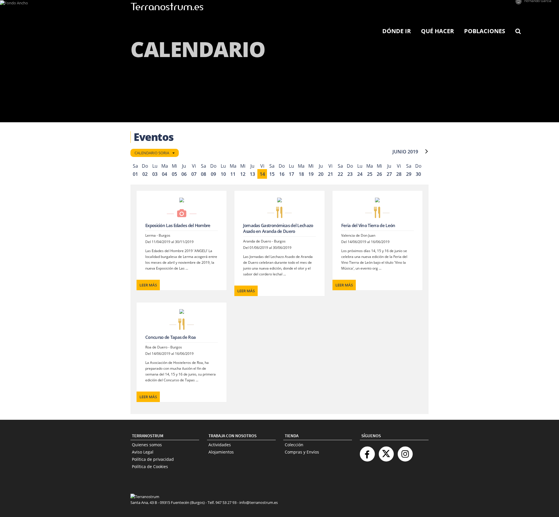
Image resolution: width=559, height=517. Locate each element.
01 (135, 174)
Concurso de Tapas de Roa (170, 337)
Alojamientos (221, 452)
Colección (294, 444)
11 (233, 174)
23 (350, 174)
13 (252, 174)
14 (262, 174)
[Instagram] (405, 451)
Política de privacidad (153, 459)
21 (330, 174)
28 (398, 174)
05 (174, 174)
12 (242, 174)
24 (359, 174)
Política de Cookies (150, 466)
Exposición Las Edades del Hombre (177, 225)
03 (155, 174)
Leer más (148, 285)
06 (184, 174)
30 (418, 174)
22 (340, 174)
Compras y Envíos (302, 452)
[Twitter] (386, 451)
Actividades (219, 444)
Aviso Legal (142, 452)
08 (203, 174)
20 (320, 174)
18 (301, 174)
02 (145, 174)
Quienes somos (147, 444)
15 (272, 174)
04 (164, 174)
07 (194, 174)
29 (408, 174)
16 (281, 174)
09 (213, 174)
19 (311, 174)
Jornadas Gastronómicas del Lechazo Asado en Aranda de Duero (278, 228)
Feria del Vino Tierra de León (368, 225)
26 (379, 174)
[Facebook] (367, 451)
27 (389, 174)
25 (369, 174)
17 (291, 174)
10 (223, 174)
